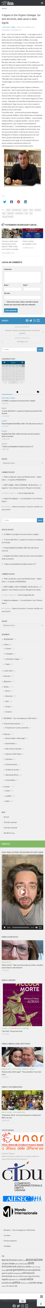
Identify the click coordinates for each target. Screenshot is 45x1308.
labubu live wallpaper (11, 498)
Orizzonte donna (11, 764)
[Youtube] (38, 320)
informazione (28, 1273)
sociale (27, 1283)
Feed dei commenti (10, 828)
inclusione (37, 210)
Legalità (8, 796)
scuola (23, 1283)
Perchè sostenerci (10, 1241)
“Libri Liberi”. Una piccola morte (12, 1031)
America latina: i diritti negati (15, 738)
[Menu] (42, 3)
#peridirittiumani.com (12, 1260)
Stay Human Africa (12, 775)
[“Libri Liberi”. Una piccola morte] (22, 1004)
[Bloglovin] (41, 320)
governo (5, 1273)
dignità (25, 210)
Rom (31, 213)
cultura (17, 1264)
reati (26, 213)
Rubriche (7, 734)
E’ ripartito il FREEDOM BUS (17, 480)
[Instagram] (34, 320)
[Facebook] (27, 320)
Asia (7, 701)
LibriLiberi (9, 759)
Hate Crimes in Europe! (13, 749)
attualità (5, 1264)
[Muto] (36, 927)
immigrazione (17, 1273)
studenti (4, 1286)
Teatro (8, 664)
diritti (31, 210)
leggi (4, 213)
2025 (21, 382)
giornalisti (28, 1270)
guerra (10, 1273)
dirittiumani (7, 1266)
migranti (5, 1279)
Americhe (9, 696)
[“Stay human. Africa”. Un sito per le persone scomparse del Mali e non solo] (22, 1100)
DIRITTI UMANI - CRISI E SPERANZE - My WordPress (21, 485)
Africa (8, 691)
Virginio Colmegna (8, 216)
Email (25, 285)
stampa (39, 1282)
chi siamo (7, 1235)
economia (33, 1267)
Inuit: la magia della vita (26, 493)
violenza (11, 1286)
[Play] (5, 927)
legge (30, 1276)
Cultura (6, 644)
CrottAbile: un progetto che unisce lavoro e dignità (18, 401)
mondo (23, 1279)
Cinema (8, 649)
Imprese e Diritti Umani (13, 754)
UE (7, 1286)
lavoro (21, 1276)
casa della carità (16, 210)
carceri (8, 210)
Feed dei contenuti (10, 822)
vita (16, 1286)
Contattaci (7, 1246)
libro (38, 1276)
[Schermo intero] (40, 927)
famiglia (4, 1270)
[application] (22, 892)
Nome (6, 285)
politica (16, 1282)
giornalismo (19, 1269)
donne (28, 1266)
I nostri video (8, 671)
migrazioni (11, 1279)
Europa (8, 707)
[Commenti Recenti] (27, 392)
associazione (34, 1260)
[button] (22, 892)
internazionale (7, 1276)
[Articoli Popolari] (17, 392)
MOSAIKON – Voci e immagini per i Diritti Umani (20, 718)
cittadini (11, 1263)
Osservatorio (19, 213)
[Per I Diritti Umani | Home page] (10, 3)
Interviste (7, 676)
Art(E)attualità (8, 639)
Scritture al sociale (8, 398)
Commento (8, 269)
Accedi (6, 817)
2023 (5, 382)
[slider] (20, 927)
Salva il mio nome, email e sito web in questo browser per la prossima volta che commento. (21, 303)
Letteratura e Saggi (12, 659)
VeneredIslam (10, 780)
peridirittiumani (7, 1283)
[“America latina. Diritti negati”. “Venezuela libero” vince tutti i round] (22, 1057)
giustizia (36, 1269)
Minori (8, 801)
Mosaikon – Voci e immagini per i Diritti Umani (19, 1230)
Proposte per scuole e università (17, 728)
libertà (34, 1276)
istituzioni (16, 1276)
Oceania (8, 712)
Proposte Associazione (12, 724)
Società (4, 421)
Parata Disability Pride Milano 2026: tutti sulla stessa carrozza (22, 424)
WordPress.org (9, 833)
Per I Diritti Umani (9, 27)
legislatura (11, 213)
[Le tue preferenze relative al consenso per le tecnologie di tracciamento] (41, 1304)
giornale (9, 1270)
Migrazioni (7, 681)
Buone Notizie (10, 744)
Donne (8, 791)
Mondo (4, 9)
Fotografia (9, 654)
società (32, 1282)
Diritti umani (17, 1266)
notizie (29, 1279)
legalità (26, 1276)
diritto (24, 1267)
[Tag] (38, 392)
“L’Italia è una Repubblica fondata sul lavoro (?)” (17, 447)
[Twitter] (30, 320)
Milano (17, 1279)
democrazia (24, 1264)
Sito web (7, 293)
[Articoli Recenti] (7, 392)
